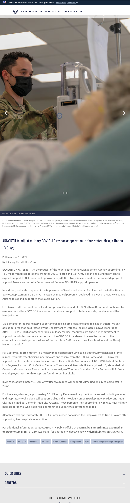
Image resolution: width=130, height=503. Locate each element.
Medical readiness (60, 441)
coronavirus (33, 441)
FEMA (87, 441)
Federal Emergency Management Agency (108, 441)
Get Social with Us (65, 498)
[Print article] (6, 248)
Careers (10, 482)
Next (123, 113)
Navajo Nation (75, 441)
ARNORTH (10, 441)
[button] (67, 2)
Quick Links (13, 473)
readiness (45, 441)
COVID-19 (22, 441)
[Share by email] (12, 248)
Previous (6, 113)
